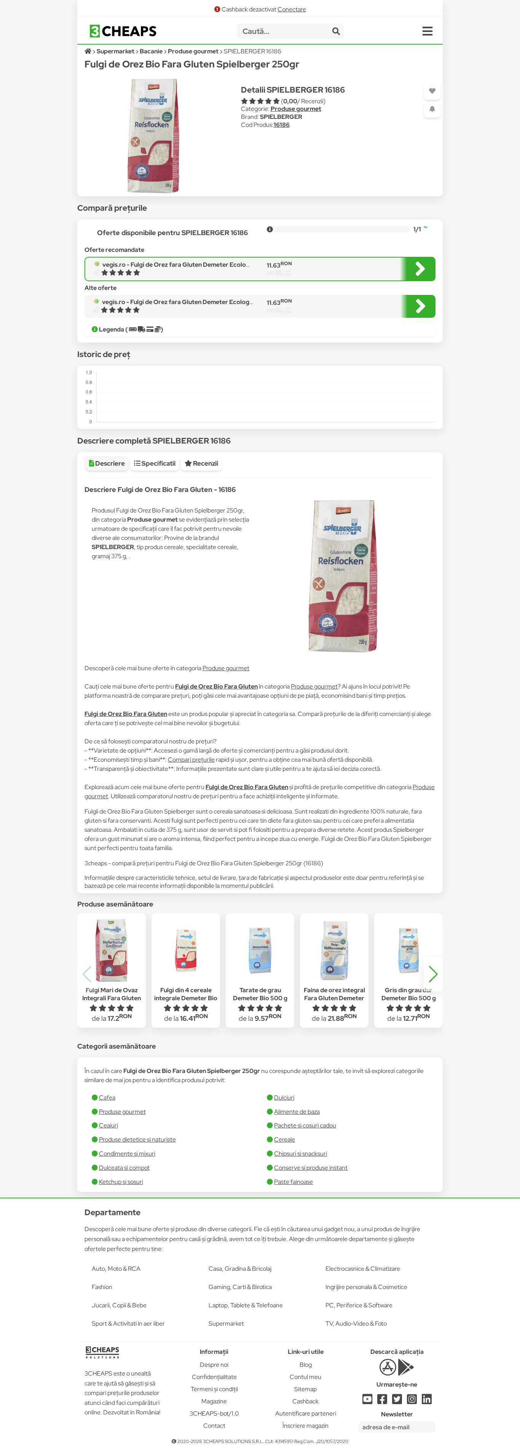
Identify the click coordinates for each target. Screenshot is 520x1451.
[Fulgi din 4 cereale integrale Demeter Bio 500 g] (186, 950)
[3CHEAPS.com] (122, 31)
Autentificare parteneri (305, 1413)
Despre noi (214, 1365)
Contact (214, 1426)
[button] (433, 974)
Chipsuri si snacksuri (300, 1154)
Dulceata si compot (124, 1168)
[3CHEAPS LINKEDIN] (427, 1401)
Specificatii (157, 463)
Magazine (214, 1401)
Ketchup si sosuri (121, 1182)
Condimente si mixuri (127, 1154)
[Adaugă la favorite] (432, 91)
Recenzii (205, 463)
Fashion (102, 1287)
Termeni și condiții (214, 1389)
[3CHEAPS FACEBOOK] (382, 1401)
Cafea (107, 1098)
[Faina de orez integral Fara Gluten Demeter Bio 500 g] (334, 950)
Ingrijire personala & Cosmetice (366, 1287)
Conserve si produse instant (311, 1168)
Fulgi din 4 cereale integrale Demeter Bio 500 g (185, 998)
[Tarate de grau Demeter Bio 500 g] (260, 950)
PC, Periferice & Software (358, 1305)
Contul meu (305, 1377)
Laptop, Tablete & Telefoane (246, 1305)
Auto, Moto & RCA (116, 1269)
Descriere (109, 463)
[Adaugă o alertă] (432, 109)
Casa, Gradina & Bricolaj (240, 1269)
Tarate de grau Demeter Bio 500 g (260, 994)
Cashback (305, 1401)
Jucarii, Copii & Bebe (119, 1305)
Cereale (284, 1139)
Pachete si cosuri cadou (305, 1125)
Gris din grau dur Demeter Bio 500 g (408, 994)
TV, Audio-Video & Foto (356, 1324)
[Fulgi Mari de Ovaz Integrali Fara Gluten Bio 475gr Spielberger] (111, 950)
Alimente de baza (297, 1112)
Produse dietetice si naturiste (137, 1139)
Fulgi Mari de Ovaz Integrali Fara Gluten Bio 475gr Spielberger (112, 998)
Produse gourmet (296, 109)
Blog (306, 1365)
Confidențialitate (214, 1377)
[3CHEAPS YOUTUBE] (367, 1401)
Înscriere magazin (305, 1426)
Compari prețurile (191, 760)
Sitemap (305, 1389)
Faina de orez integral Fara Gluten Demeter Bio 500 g (334, 998)
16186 (282, 125)
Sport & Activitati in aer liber (128, 1324)
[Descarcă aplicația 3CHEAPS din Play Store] (406, 1372)
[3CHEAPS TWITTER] (397, 1401)
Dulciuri (284, 1098)
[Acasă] (89, 51)
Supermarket (226, 1324)
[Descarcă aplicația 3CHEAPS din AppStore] (387, 1372)
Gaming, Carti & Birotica (240, 1287)
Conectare (292, 9)
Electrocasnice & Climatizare (362, 1269)
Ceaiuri (108, 1125)
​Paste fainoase (293, 1182)
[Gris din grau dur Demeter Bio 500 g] (408, 950)
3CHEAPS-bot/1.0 (214, 1413)
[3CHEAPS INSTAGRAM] (412, 1401)
